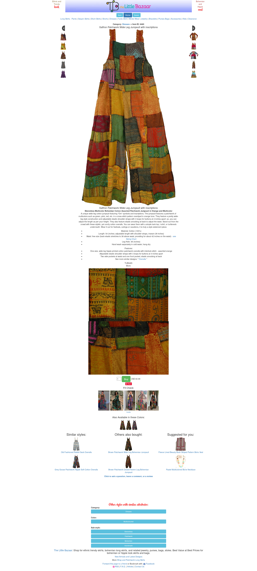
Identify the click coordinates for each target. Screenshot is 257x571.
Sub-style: (95, 527)
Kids (184, 18)
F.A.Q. (123, 566)
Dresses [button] (129, 511)
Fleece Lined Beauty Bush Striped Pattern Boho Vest (180, 452)
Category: (95, 507)
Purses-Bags (163, 18)
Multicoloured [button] (128, 521)
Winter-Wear (134, 18)
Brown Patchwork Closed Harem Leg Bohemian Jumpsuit (128, 471)
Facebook (150, 563)
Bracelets (153, 18)
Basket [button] (136, 15)
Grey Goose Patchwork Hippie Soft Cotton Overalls (76, 469)
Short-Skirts (96, 18)
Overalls (142, 259)
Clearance (192, 18)
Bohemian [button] (128, 541)
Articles (130, 566)
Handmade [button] (128, 545)
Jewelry (144, 18)
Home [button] (127, 15)
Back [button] (120, 15)
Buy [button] (126, 379)
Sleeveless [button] (128, 531)
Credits (128, 412)
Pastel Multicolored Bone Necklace (180, 469)
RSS (117, 566)
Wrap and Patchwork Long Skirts (131, 560)
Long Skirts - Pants (68, 18)
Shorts (105, 18)
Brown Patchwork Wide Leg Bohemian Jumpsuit (128, 452)
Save (129, 384)
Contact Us (139, 566)
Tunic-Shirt (122, 18)
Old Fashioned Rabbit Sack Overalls (76, 452)
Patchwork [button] (128, 536)
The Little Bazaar (63, 550)
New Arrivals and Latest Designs (128, 556)
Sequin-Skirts (83, 18)
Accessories (176, 18)
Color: (94, 517)
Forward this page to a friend (115, 563)
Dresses (112, 18)
